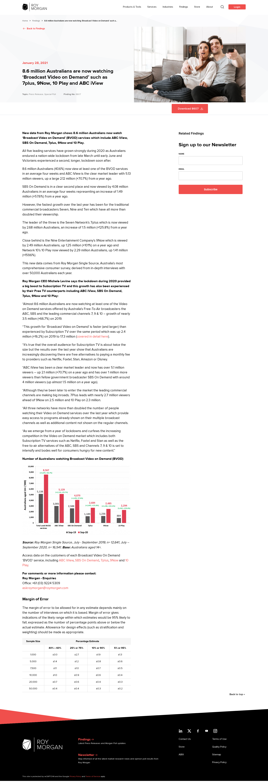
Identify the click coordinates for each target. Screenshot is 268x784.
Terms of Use (219, 739)
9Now (114, 560)
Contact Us (185, 739)
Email (181, 169)
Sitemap (216, 754)
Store (197, 6)
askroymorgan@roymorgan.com (45, 588)
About (209, 6)
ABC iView (66, 560)
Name (181, 154)
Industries (168, 6)
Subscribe (210, 189)
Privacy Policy (219, 762)
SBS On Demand (87, 560)
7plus (104, 560)
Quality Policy (219, 746)
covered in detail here (92, 336)
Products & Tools (132, 6)
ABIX (181, 754)
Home (25, 21)
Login (237, 7)
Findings (183, 6)
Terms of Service (93, 776)
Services (151, 6)
